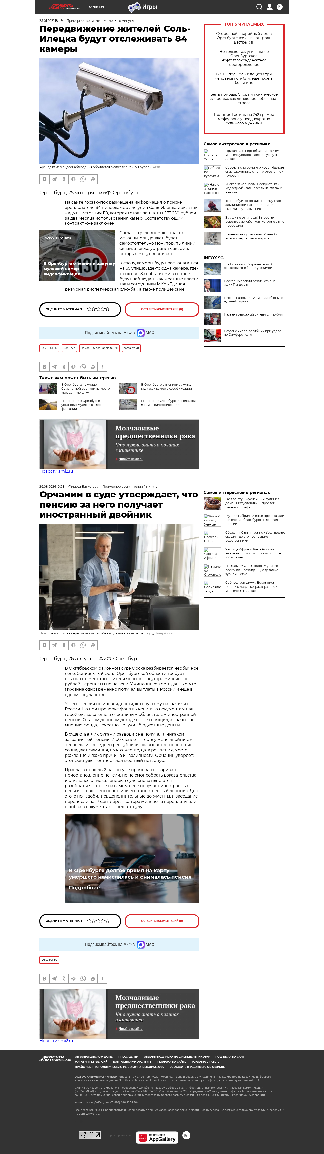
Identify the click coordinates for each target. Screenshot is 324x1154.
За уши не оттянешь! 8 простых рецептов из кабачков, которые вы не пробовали (254, 221)
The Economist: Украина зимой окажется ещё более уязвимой (248, 266)
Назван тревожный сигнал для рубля (253, 314)
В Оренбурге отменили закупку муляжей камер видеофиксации (166, 386)
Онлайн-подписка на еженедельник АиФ (177, 1056)
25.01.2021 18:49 (51, 21)
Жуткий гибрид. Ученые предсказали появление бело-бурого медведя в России (254, 520)
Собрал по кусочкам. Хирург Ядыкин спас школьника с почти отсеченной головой (254, 171)
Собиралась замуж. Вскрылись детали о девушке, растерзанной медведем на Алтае (251, 587)
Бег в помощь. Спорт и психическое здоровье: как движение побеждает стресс (244, 98)
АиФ (156, 167)
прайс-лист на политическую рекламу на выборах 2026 (119, 1067)
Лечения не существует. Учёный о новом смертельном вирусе (251, 236)
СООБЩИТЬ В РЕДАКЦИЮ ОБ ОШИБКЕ (197, 1067)
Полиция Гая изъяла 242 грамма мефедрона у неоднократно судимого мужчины (244, 119)
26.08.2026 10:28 (51, 486)
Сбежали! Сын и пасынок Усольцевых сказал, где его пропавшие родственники (255, 536)
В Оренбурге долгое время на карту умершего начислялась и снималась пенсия (130, 873)
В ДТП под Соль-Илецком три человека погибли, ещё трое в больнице (244, 78)
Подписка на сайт (229, 1056)
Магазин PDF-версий (91, 1061)
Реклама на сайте (171, 1061)
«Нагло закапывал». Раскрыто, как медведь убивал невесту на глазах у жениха (253, 188)
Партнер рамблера (119, 1135)
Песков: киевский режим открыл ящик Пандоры (250, 282)
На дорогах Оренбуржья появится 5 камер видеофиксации (168, 403)
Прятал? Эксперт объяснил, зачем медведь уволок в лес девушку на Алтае (252, 155)
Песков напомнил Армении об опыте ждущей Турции (253, 299)
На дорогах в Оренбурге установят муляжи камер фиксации (81, 405)
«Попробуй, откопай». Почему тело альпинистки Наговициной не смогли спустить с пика (253, 205)
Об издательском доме (94, 1056)
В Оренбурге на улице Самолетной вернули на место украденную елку (85, 388)
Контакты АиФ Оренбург (132, 1061)
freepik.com (165, 633)
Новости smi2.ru (56, 471)
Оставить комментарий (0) (162, 309)
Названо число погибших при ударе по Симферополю (252, 333)
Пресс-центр (128, 1056)
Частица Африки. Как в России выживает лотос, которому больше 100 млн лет (253, 553)
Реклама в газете (205, 1061)
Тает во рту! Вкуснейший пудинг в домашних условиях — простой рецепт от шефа (252, 503)
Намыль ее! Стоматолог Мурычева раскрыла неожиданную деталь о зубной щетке (252, 570)
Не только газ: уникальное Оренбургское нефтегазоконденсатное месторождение (244, 58)
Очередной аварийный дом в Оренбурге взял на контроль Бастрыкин (244, 38)
